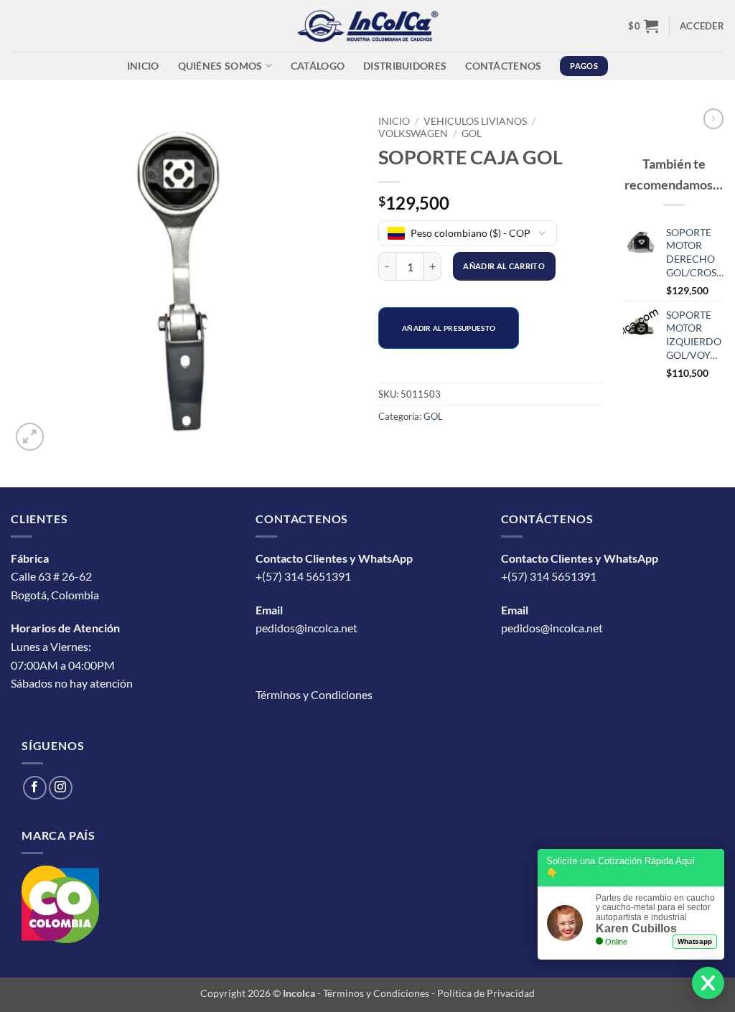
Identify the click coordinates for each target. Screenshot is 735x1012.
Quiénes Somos (220, 66)
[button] (643, 26)
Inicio (143, 66)
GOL (472, 133)
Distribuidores (404, 66)
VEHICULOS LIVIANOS (475, 121)
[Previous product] (713, 118)
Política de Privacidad (486, 993)
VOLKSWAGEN (413, 133)
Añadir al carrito (504, 266)
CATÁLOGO (318, 66)
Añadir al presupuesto (448, 328)
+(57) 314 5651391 (303, 576)
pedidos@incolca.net (306, 627)
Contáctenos (503, 66)
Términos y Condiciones (314, 694)
